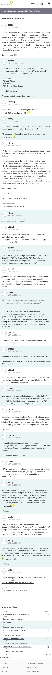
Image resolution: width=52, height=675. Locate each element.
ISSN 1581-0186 (33, 671)
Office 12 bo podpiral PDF (13, 638)
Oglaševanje (31, 667)
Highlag (11, 102)
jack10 (5, 624)
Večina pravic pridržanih (35, 663)
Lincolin (5, 616)
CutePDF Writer (9, 78)
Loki (10, 570)
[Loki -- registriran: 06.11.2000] (4, 571)
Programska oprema (16, 619)
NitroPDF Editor (39, 356)
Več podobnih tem (6, 657)
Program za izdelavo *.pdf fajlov (16, 614)
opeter (11, 61)
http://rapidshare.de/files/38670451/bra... (18, 582)
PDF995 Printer (9, 81)
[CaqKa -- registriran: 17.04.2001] (4, 227)
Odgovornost (6, 667)
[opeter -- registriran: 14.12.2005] (4, 62)
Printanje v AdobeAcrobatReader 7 (17, 646)
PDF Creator (8, 86)
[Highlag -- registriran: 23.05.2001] (4, 103)
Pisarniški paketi (21, 643)
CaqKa (11, 226)
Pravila (4, 663)
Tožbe (17, 635)
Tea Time (5, 649)
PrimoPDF (7, 83)
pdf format (7, 622)
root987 (5, 641)
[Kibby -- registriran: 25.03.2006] (4, 25)
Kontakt (4, 671)
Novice (11, 635)
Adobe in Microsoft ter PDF (14, 630)
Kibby (10, 24)
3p (3, 633)
